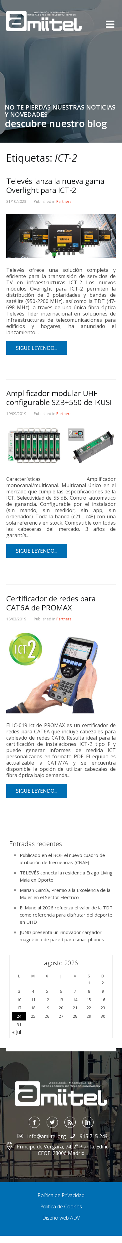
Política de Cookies (61, 1206)
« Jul (16, 1032)
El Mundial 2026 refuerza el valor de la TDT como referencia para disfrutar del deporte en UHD (66, 914)
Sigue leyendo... (36, 348)
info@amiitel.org (46, 1136)
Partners (63, 201)
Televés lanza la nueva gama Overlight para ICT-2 (55, 185)
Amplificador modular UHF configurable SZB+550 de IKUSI (59, 397)
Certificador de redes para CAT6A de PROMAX (51, 603)
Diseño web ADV (61, 1217)
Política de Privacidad (61, 1195)
